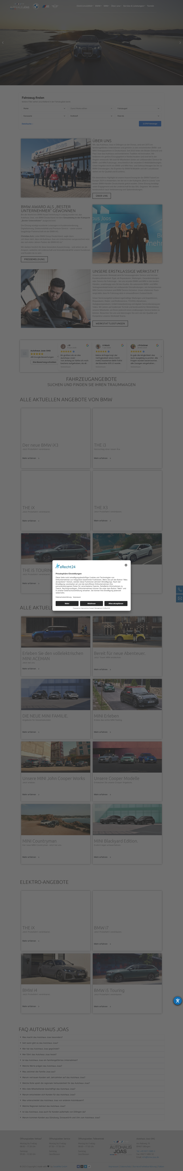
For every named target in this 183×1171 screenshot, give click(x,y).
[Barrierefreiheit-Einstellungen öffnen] (178, 1001)
